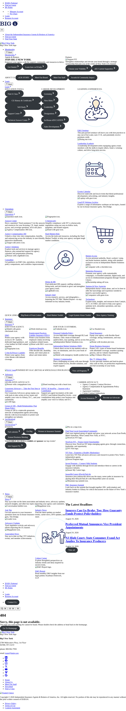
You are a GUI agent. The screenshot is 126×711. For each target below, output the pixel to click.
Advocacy (9, 374)
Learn (7, 81)
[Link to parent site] (9, 25)
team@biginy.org (12, 653)
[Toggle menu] (11, 608)
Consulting (9, 260)
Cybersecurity (50, 221)
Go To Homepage (10, 628)
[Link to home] (7, 43)
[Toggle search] (3, 608)
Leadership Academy (86, 143)
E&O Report (40, 571)
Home (7, 680)
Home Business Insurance (100, 346)
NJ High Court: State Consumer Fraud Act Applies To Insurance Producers (92, 539)
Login (7, 16)
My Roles (9, 7)
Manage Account (16, 12)
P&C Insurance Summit (74, 485)
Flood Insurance (96, 333)
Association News (12, 534)
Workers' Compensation (62, 359)
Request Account (11, 18)
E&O (7, 335)
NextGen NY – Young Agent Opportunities (82, 442)
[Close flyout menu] (2, 30)
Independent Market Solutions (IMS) (67, 346)
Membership (10, 49)
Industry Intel (50, 295)
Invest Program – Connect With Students (81, 463)
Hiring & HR (50, 282)
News (7, 494)
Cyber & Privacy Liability (15, 353)
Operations (9, 209)
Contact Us (12, 602)
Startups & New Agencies (96, 286)
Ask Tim (8, 510)
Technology (90, 299)
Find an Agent (10, 5)
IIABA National (11, 3)
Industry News (41, 510)
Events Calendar (84, 191)
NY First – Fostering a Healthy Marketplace (82, 453)
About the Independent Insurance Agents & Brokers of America (29, 34)
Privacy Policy (10, 703)
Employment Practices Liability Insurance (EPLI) (39, 334)
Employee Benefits (36, 348)
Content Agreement (12, 708)
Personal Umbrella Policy (63, 333)
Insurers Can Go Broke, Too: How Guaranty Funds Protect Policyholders (93, 512)
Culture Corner (41, 558)
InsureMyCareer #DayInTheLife (78, 474)
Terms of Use (10, 706)
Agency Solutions (12, 247)
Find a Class (10, 689)
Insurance (8, 319)
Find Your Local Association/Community (81, 431)
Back (10, 52)
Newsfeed (9, 687)
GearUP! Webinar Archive (88, 202)
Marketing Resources (94, 271)
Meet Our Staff (11, 684)
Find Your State (11, 39)
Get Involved (10, 419)
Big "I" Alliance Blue (98, 359)
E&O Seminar (83, 130)
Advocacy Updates (12, 523)
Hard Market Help (52, 234)
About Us (9, 682)
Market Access (91, 256)
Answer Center (11, 221)
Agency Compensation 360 (15, 234)
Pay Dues (13, 14)
